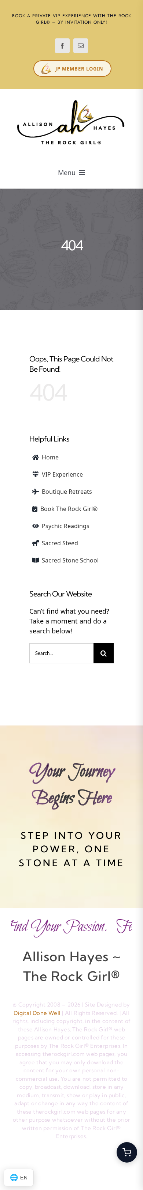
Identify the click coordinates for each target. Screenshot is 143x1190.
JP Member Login (79, 69)
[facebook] (62, 45)
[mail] (80, 45)
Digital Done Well (37, 1012)
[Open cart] (127, 1152)
